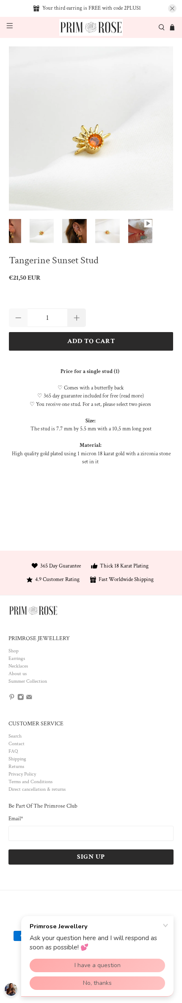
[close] (172, 8)
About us (17, 673)
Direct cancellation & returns (37, 789)
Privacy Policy (22, 774)
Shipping (17, 759)
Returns (16, 766)
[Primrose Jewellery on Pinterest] (11, 698)
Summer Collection (27, 681)
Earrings (16, 658)
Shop (13, 651)
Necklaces (18, 666)
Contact (16, 744)
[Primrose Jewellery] (91, 27)
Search (15, 736)
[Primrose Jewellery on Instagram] (20, 698)
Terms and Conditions (30, 782)
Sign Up (91, 856)
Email (15, 818)
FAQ (13, 751)
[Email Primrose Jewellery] (29, 698)
